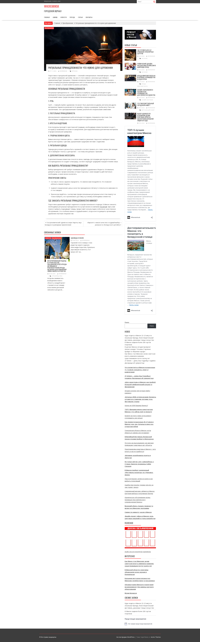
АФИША (55, 17)
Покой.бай (103, 207)
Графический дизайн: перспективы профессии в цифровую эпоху (146, 65)
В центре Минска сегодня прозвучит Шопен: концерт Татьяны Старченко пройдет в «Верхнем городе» (138, 349)
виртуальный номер (147, 110)
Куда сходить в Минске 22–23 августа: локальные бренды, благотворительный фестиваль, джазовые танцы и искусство (139, 338)
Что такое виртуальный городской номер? (145, 104)
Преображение (49, 28)
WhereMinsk (63, 71)
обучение (144, 58)
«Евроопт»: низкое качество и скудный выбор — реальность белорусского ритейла (104, 224)
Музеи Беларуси (131, 593)
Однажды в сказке (77, 238)
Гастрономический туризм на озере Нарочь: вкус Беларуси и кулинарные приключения (63, 224)
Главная (47, 17)
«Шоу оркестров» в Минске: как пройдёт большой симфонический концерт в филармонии (140, 384)
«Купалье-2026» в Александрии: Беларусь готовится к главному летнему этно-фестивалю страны (140, 399)
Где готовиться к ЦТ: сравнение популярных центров (145, 52)
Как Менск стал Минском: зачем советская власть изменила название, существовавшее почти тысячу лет (140, 356)
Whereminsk (51, 6)
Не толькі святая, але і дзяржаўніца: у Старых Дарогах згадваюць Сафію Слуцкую (139, 464)
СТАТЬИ (80, 17)
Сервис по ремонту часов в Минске (138, 512)
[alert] (140, 624)
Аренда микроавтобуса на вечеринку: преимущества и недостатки (146, 77)
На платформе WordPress (125, 637)
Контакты (89, 17)
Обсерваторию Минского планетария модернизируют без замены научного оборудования (139, 587)
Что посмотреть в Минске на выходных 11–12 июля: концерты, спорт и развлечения (140, 369)
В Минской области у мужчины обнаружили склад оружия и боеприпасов (136, 572)
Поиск (127, 322)
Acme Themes (156, 637)
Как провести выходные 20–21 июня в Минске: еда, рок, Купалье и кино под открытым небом (139, 424)
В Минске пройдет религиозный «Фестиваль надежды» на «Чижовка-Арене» (139, 472)
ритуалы (75, 71)
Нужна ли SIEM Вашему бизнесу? (136, 406)
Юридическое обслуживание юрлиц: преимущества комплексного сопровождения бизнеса (137, 499)
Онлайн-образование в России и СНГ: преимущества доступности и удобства (146, 92)
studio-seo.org (129, 552)
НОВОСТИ (64, 17)
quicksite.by (147, 552)
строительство (57, 276)
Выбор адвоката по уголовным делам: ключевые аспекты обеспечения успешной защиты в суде (145, 117)
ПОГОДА (72, 17)
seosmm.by (139, 552)
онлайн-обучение (147, 100)
